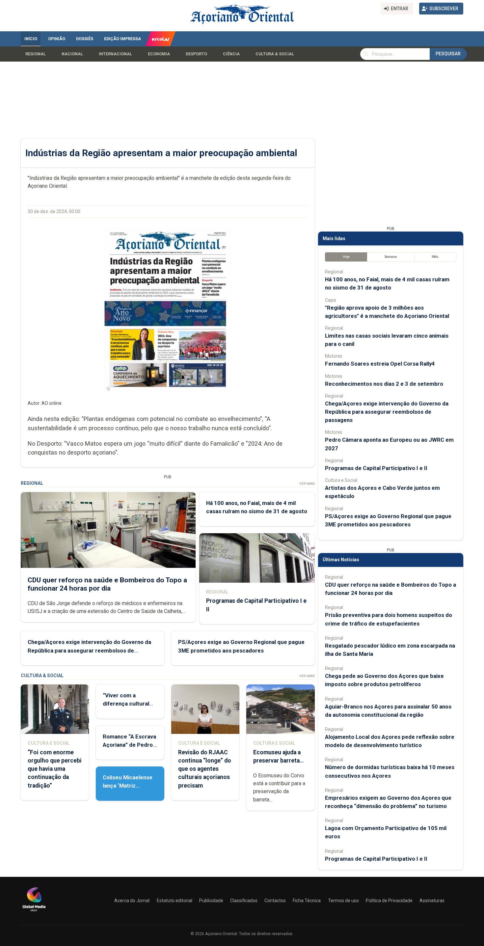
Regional (35, 54)
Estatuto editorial (174, 900)
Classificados (243, 900)
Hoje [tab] (346, 257)
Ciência (231, 54)
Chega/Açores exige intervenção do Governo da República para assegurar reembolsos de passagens (89, 650)
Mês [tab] (435, 257)
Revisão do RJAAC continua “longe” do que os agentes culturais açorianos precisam (204, 769)
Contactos (275, 900)
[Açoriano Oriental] (34, 912)
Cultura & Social (274, 54)
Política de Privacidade (389, 900)
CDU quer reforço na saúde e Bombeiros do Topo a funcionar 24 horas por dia (107, 584)
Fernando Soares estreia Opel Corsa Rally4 (380, 363)
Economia (159, 54)
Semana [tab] (391, 257)
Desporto (196, 54)
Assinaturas (431, 900)
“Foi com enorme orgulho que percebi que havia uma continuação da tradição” (55, 769)
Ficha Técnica (307, 900)
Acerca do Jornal (131, 900)
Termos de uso (343, 900)
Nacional (72, 54)
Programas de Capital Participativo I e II (376, 468)
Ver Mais (307, 484)
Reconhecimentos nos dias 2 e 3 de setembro (384, 383)
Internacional (115, 54)
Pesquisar (448, 53)
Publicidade (211, 900)
